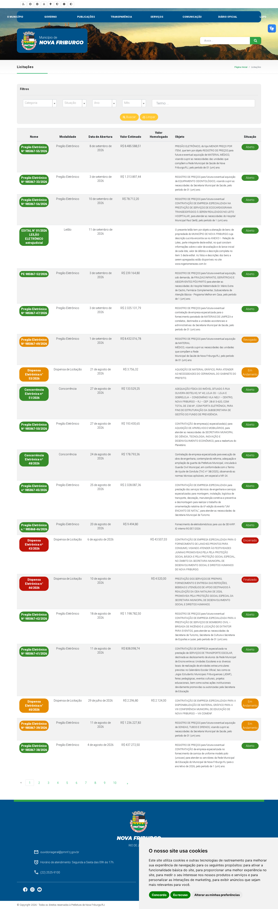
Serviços (156, 16)
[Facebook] (25, 889)
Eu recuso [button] (180, 895)
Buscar (130, 117)
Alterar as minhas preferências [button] (217, 895)
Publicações (86, 16)
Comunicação (192, 16)
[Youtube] (39, 889)
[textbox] (38, 103)
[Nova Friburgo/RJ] (29, 40)
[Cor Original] (64, 4)
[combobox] (40, 103)
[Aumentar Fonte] (30, 4)
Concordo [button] (159, 895)
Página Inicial (240, 67)
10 (114, 782)
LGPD (263, 16)
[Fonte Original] (44, 4)
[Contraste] (71, 4)
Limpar (150, 117)
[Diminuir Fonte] (37, 4)
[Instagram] (32, 889)
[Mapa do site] (50, 4)
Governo (50, 16)
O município (15, 16)
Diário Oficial (227, 16)
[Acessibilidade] (23, 4)
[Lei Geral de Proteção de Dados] (57, 4)
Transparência (121, 16)
